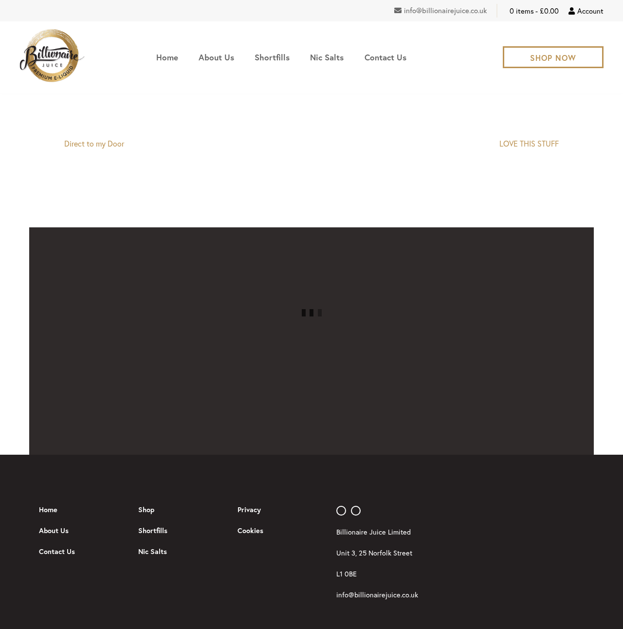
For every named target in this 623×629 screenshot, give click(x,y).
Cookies (250, 530)
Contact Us (385, 57)
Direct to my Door (94, 143)
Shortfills (272, 57)
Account (590, 11)
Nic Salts (327, 57)
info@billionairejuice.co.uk (445, 10)
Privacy (249, 509)
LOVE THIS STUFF (529, 143)
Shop (146, 509)
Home (167, 57)
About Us (216, 57)
